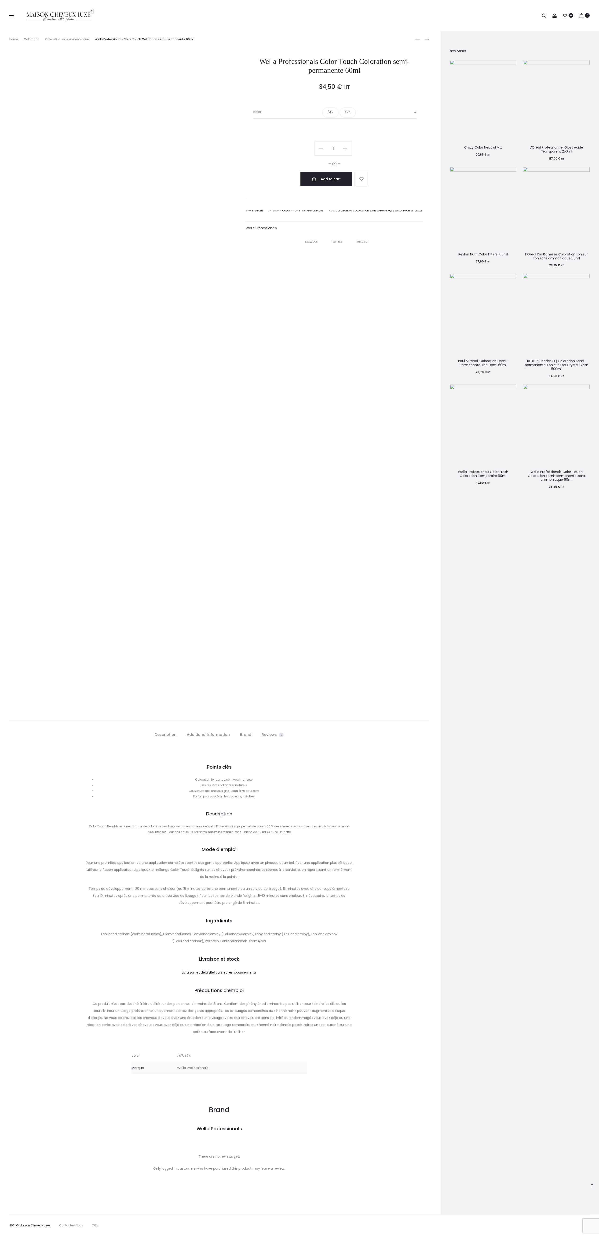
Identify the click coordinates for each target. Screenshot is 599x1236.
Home (13, 39)
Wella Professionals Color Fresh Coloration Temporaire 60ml (483, 473)
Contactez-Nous (71, 1225)
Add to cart (330, 179)
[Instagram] (570, 1225)
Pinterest (362, 242)
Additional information (208, 734)
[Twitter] (549, 1225)
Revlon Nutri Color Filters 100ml (483, 254)
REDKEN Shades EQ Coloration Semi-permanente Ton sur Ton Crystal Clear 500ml (556, 365)
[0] (565, 15)
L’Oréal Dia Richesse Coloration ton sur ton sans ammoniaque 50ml (556, 256)
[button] (330, 112)
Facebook (311, 242)
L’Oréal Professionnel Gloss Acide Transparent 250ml (556, 149)
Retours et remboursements (233, 972)
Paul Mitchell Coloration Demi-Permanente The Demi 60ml (483, 363)
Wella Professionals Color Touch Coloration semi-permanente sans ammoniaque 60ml (556, 475)
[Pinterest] (580, 1225)
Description (165, 734)
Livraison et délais (196, 972)
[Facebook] (560, 1225)
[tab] (165, 735)
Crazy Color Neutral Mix (483, 147)
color (257, 111)
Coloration (31, 39)
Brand (245, 734)
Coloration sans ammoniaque (67, 39)
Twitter (337, 242)
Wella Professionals (409, 210)
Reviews (272, 734)
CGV (95, 1225)
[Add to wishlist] (361, 179)
